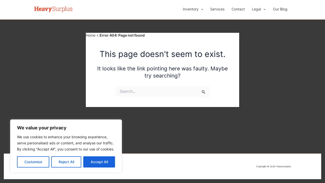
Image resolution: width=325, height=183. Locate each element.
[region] (66, 146)
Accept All (99, 162)
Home (90, 35)
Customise (33, 162)
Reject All (66, 162)
